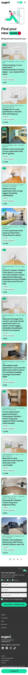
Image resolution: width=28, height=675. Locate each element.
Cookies (3, 663)
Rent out (4, 624)
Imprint (3, 656)
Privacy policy (5, 660)
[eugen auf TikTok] (14, 648)
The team (4, 618)
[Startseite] (5, 2)
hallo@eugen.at (5, 641)
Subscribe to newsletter (14, 604)
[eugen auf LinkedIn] (2, 648)
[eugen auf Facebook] (6, 648)
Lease (3, 615)
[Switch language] (19, 2)
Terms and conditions (7, 658)
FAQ (2, 621)
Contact (3, 628)
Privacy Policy (19, 599)
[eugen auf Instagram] (10, 648)
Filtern (13, 671)
